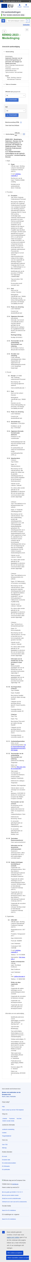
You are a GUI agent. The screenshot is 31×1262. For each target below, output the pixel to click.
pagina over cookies (13, 1237)
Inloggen (20, 6)
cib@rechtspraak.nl (19, 976)
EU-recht (4, 1156)
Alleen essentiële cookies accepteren (18, 1257)
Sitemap (4, 1147)
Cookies (4, 1132)
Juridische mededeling (8, 1129)
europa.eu (15, 1184)
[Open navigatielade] (4, 31)
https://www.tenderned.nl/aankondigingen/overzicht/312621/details (18, 747)
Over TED (4, 1144)
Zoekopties (26, 24)
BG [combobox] (7, 110)
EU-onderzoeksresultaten (9, 1163)
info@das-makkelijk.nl (16, 174)
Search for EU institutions (9, 1210)
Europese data (6, 1159)
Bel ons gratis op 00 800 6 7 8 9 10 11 (12, 1192)
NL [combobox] (7, 95)
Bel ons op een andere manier (10, 1195)
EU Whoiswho (6, 1166)
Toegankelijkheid (6, 1136)
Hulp (3, 1106)
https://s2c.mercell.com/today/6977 (18, 767)
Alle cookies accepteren (14, 1253)
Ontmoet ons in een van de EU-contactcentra (14, 1201)
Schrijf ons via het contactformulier (11, 1198)
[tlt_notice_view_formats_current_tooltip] (24, 134)
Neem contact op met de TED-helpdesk (13, 1110)
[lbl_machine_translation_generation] (21, 122)
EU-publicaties (6, 1169)
